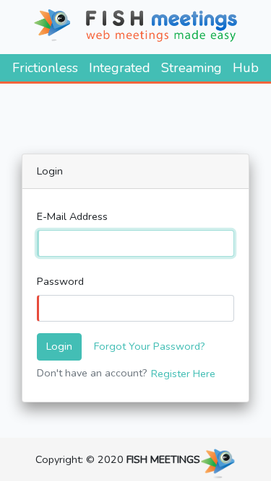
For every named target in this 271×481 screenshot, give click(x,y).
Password (60, 281)
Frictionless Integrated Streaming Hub (135, 67)
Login (59, 346)
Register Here (183, 373)
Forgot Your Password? (149, 346)
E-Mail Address (72, 216)
